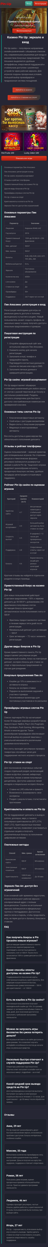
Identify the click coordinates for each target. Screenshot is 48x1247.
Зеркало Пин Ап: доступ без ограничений (21, 206)
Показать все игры (24, 158)
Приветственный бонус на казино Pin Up (21, 184)
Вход (29, 4)
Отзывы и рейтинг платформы (17, 180)
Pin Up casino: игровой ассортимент (19, 176)
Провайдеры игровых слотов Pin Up (19, 193)
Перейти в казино (24, 90)
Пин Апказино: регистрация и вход (18, 172)
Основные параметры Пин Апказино (19, 167)
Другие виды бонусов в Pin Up (16, 189)
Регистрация (40, 4)
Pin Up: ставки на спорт (14, 197)
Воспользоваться (24, 31)
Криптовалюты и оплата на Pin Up (18, 201)
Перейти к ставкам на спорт (24, 97)
